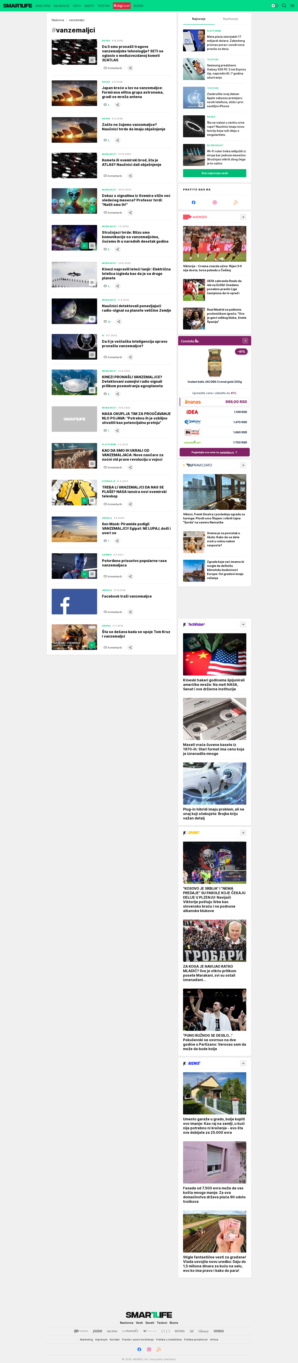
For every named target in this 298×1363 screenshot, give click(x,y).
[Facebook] (193, 202)
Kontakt (115, 1339)
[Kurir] (97, 1331)
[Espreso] (219, 1331)
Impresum (101, 1339)
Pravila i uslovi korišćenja (138, 1339)
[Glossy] (203, 1331)
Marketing (86, 1339)
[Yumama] (130, 1331)
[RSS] (235, 202)
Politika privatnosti (196, 1339)
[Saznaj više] (243, 217)
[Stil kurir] (192, 1331)
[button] (113, 68)
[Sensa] (180, 1331)
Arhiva (214, 1339)
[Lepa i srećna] (112, 1331)
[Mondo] (81, 1331)
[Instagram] (214, 202)
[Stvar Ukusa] (150, 1331)
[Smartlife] (17, 6)
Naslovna (58, 20)
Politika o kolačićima (169, 1339)
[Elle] (165, 1331)
